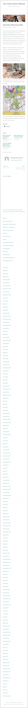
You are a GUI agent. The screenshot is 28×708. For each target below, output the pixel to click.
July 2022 (5, 374)
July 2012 (5, 647)
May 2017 (5, 471)
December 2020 (7, 419)
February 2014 (6, 589)
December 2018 (6, 434)
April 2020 (5, 428)
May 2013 (5, 617)
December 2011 (6, 668)
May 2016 (5, 507)
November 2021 (6, 389)
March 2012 (5, 659)
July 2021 (5, 401)
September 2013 (7, 604)
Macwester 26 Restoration (9, 224)
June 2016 (5, 504)
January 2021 (6, 416)
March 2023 (5, 358)
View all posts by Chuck (16, 160)
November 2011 (6, 671)
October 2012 (6, 638)
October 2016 (6, 492)
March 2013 (5, 623)
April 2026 (5, 273)
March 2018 (5, 446)
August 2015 (6, 535)
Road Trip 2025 (6, 236)
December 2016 (6, 486)
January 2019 (6, 431)
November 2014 (6, 562)
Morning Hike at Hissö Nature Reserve (7, 137)
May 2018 (5, 443)
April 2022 (5, 383)
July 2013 (5, 611)
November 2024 (7, 319)
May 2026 (5, 270)
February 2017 (6, 480)
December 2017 (6, 453)
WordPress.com (20, 704)
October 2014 (6, 565)
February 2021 (6, 413)
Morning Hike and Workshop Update (18, 136)
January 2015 (6, 556)
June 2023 (5, 349)
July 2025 (5, 298)
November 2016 (7, 489)
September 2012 (7, 641)
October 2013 (6, 601)
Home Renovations (7, 221)
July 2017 (5, 468)
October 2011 (6, 674)
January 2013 (6, 629)
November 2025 (7, 288)
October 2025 (6, 291)
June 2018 (5, 440)
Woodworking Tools (8, 260)
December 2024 (6, 316)
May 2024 (5, 334)
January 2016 (6, 519)
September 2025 (7, 295)
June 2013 (5, 614)
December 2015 (6, 522)
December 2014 (6, 559)
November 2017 (6, 456)
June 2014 (5, 577)
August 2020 (6, 425)
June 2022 (5, 377)
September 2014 (7, 568)
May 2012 (5, 653)
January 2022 (6, 386)
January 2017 (6, 483)
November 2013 (6, 598)
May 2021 (5, 404)
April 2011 (5, 690)
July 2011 (5, 683)
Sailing (4, 239)
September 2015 (7, 532)
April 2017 (5, 474)
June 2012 (5, 650)
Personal (5, 233)
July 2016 (5, 501)
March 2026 (5, 276)
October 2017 (6, 459)
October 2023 (6, 337)
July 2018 (5, 437)
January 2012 (6, 665)
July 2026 (5, 267)
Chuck (14, 27)
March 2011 (5, 693)
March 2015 (5, 550)
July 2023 (5, 346)
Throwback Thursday (8, 245)
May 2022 (5, 380)
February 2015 (6, 553)
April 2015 (5, 547)
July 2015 (5, 538)
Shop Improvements (8, 242)
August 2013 (6, 607)
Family (10, 152)
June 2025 (5, 301)
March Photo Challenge (9, 227)
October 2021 (6, 392)
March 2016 (5, 513)
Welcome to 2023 (6, 167)
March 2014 (5, 586)
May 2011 (5, 687)
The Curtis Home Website (14, 4)
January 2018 (6, 449)
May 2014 (5, 580)
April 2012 (5, 656)
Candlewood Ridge (7, 34)
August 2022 (6, 370)
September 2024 (7, 325)
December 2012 (6, 632)
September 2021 (7, 395)
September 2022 (7, 367)
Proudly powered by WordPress (14, 702)
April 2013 (5, 620)
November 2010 (7, 696)
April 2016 (5, 510)
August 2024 (6, 328)
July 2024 (5, 331)
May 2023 (5, 352)
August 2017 (6, 465)
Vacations (5, 251)
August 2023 (6, 343)
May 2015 (5, 544)
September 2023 (7, 340)
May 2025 (5, 304)
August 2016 (6, 498)
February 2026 (6, 279)
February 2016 (6, 516)
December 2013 (6, 595)
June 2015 (5, 541)
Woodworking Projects (8, 257)
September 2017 (7, 462)
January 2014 (6, 592)
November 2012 (6, 635)
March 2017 (5, 477)
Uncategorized (6, 248)
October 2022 (6, 364)
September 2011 (7, 677)
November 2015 (6, 525)
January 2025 (6, 313)
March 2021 (5, 410)
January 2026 (6, 282)
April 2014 (5, 583)
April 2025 (5, 307)
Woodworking (6, 254)
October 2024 (6, 322)
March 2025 (5, 310)
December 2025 (6, 285)
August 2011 (5, 680)
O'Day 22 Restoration (8, 230)
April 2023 (5, 355)
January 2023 (6, 361)
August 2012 (6, 644)
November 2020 (7, 422)
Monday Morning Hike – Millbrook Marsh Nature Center (20, 168)
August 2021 (6, 398)
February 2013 (6, 626)
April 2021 (5, 407)
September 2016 (7, 495)
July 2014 (5, 574)
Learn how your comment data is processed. (14, 211)
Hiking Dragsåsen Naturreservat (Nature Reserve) (7, 145)
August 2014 (6, 571)
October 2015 (6, 528)
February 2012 (6, 662)
